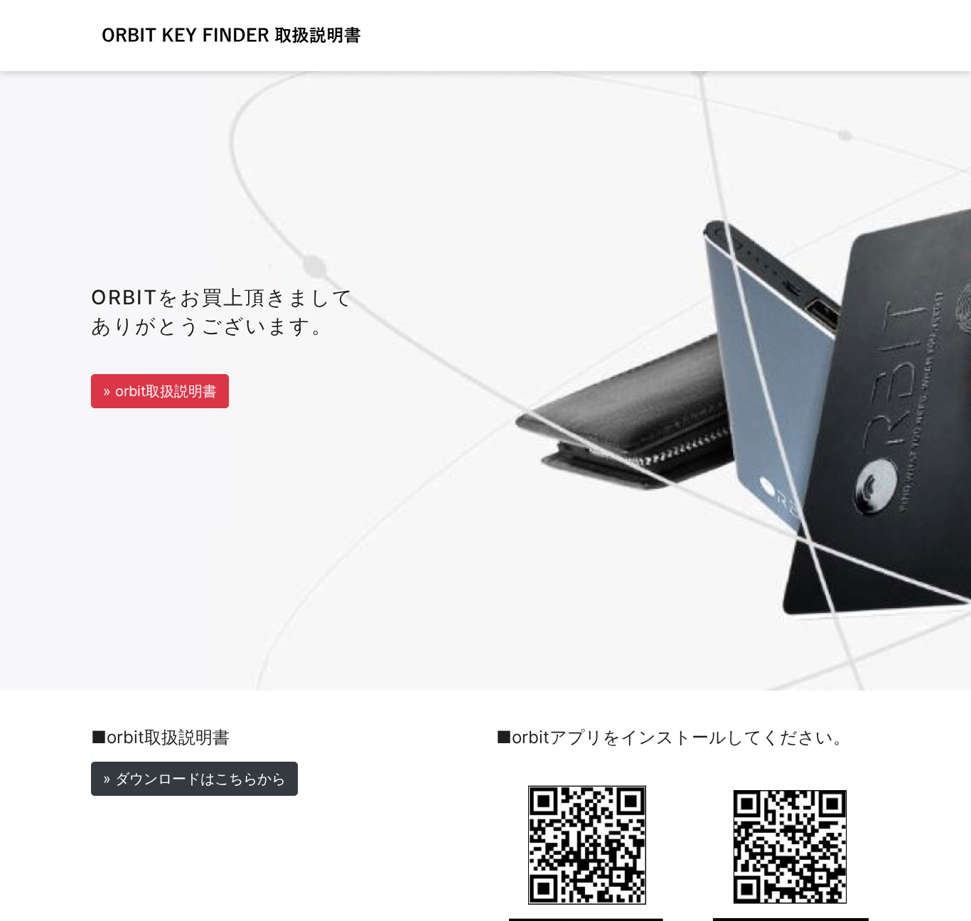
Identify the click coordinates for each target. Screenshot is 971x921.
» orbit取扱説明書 (160, 391)
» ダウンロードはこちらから (194, 778)
